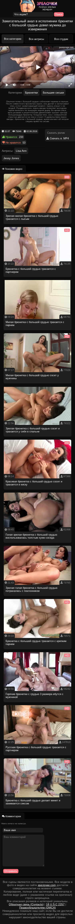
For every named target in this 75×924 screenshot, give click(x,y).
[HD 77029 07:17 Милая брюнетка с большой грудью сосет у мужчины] (38, 384)
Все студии (61, 39)
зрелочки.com (47, 885)
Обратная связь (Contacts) (26, 904)
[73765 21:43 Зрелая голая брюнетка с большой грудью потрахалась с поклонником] (38, 597)
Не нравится (13, 142)
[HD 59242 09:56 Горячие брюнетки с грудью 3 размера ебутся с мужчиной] (38, 703)
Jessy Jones (11, 158)
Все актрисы (36, 39)
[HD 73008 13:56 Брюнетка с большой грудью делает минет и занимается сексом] (38, 809)
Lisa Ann (21, 150)
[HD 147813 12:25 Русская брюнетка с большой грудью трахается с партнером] (38, 756)
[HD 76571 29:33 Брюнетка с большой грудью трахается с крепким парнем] (38, 650)
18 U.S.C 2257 (55, 904)
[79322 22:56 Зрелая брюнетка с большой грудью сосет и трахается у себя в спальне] (38, 437)
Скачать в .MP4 (59, 138)
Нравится (11, 137)
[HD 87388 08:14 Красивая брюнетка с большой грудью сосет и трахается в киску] (38, 490)
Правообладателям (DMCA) (37, 907)
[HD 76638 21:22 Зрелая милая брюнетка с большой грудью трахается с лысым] (38, 225)
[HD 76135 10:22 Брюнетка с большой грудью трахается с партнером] (38, 278)
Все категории (12, 38)
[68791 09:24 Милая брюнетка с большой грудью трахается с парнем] (38, 331)
